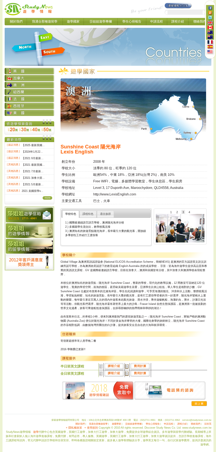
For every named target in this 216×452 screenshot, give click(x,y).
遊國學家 (116, 423)
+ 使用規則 (91, 427)
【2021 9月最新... (32, 158)
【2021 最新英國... (33, 164)
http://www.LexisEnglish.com (114, 194)
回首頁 (207, 423)
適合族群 (105, 213)
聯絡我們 (199, 21)
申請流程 (156, 21)
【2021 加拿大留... (33, 177)
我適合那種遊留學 (44, 21)
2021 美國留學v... (32, 190)
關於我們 (16, 21)
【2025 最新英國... (33, 145)
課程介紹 (177, 21)
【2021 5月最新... (32, 184)
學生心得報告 (131, 21)
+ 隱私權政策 (74, 427)
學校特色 (70, 213)
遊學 (36, 431)
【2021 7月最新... (32, 171)
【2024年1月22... (32, 151)
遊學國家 (73, 21)
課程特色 (87, 213)
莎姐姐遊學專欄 (101, 21)
